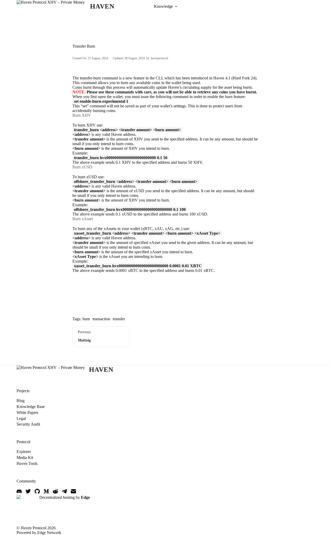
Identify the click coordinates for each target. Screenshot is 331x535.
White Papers (27, 412)
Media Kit (25, 457)
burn (86, 319)
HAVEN (102, 6)
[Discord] (19, 491)
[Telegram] (64, 491)
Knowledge (163, 6)
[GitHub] (37, 491)
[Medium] (46, 491)
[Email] (73, 491)
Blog (21, 400)
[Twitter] (28, 491)
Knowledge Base (31, 406)
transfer (119, 319)
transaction (101, 319)
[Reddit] (55, 491)
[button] (176, 6)
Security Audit (28, 424)
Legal (21, 418)
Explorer (24, 451)
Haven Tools (27, 463)
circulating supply (197, 87)
